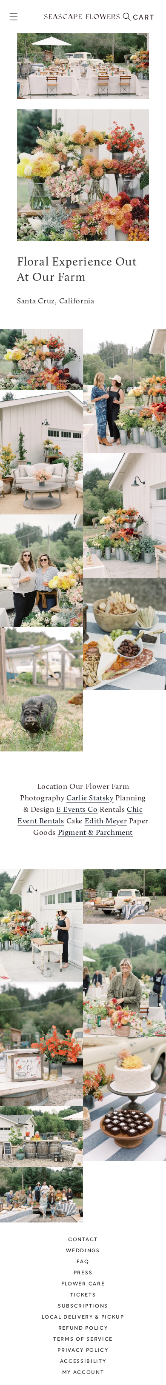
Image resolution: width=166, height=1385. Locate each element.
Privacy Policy (83, 1350)
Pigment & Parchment (95, 833)
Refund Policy (83, 1328)
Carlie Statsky (89, 798)
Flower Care (83, 1284)
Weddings (83, 1251)
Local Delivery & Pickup (83, 1317)
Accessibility (83, 1361)
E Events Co (77, 810)
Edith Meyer (106, 821)
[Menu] (13, 16)
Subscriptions (83, 1306)
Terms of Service (83, 1339)
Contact (83, 1239)
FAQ (83, 1262)
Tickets (83, 1295)
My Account (83, 1372)
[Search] (127, 16)
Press (83, 1273)
